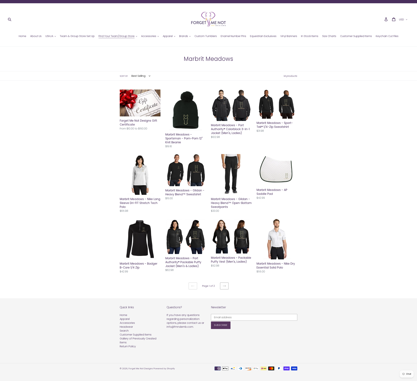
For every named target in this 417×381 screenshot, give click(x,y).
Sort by (124, 76)
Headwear (126, 327)
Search (124, 331)
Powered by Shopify (164, 368)
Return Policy (128, 346)
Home (123, 315)
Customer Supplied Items (135, 334)
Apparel (125, 319)
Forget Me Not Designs (141, 368)
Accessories (127, 323)
